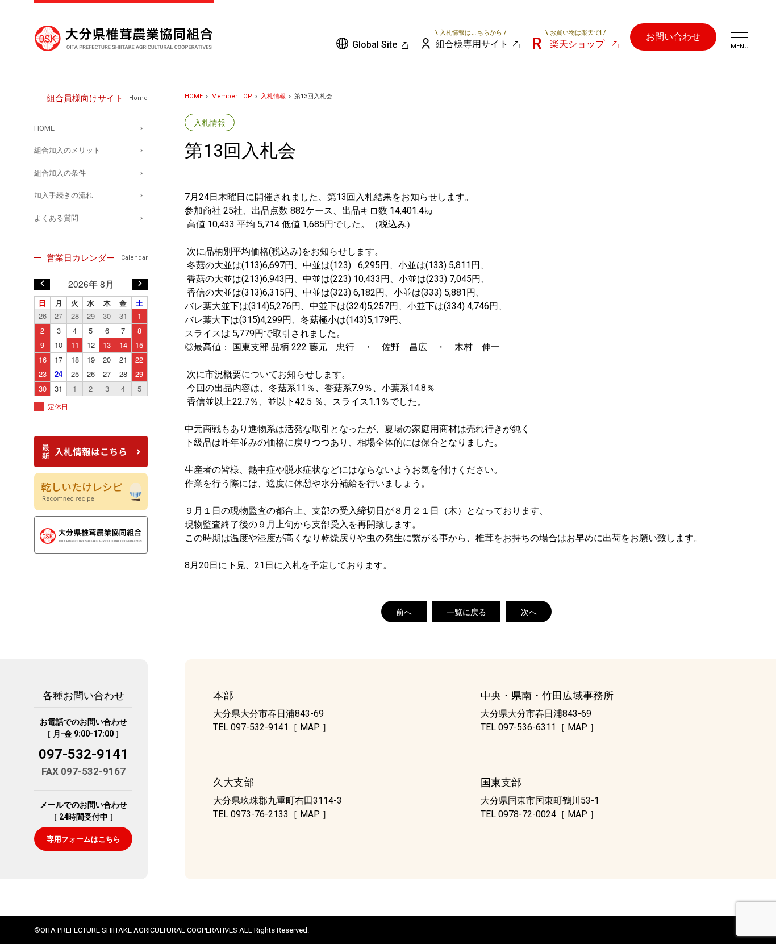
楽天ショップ (575, 39)
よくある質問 (56, 218)
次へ (529, 612)
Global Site (374, 44)
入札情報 (273, 96)
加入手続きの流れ (63, 195)
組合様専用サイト (472, 39)
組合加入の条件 (60, 173)
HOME (194, 96)
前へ (404, 612)
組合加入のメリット (67, 150)
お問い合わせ (673, 36)
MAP (310, 727)
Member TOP (231, 96)
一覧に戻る (466, 612)
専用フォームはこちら (83, 839)
